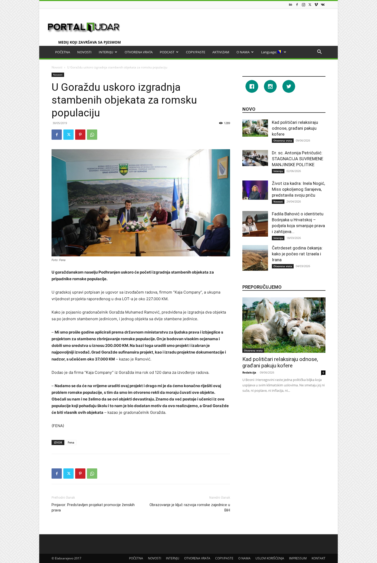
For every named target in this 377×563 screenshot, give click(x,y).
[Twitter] (310, 4)
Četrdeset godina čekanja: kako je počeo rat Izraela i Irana (297, 253)
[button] (319, 52)
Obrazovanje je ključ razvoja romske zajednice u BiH (190, 507)
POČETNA (62, 52)
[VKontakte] (322, 4)
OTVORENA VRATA (139, 52)
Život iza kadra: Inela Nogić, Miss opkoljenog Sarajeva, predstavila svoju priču (298, 189)
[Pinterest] (80, 134)
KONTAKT (318, 558)
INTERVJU (106, 52)
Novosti (57, 67)
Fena (71, 442)
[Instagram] (303, 4)
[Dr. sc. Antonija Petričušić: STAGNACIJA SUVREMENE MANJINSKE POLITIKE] (255, 158)
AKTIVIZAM (220, 52)
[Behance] (290, 4)
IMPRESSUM (298, 558)
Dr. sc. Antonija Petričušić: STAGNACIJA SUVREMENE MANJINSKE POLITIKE (297, 158)
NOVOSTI (84, 52)
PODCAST (167, 52)
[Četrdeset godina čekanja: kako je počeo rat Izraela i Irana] (255, 258)
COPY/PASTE (195, 52)
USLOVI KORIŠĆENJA (269, 558)
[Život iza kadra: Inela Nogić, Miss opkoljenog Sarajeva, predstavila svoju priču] (255, 190)
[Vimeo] (316, 4)
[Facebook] (297, 4)
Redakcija (249, 372)
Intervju (278, 171)
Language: (269, 52)
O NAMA (243, 52)
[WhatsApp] (92, 134)
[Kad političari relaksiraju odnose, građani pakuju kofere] (255, 128)
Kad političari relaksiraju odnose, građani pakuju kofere (295, 128)
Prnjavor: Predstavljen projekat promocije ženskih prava (93, 507)
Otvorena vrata (282, 140)
